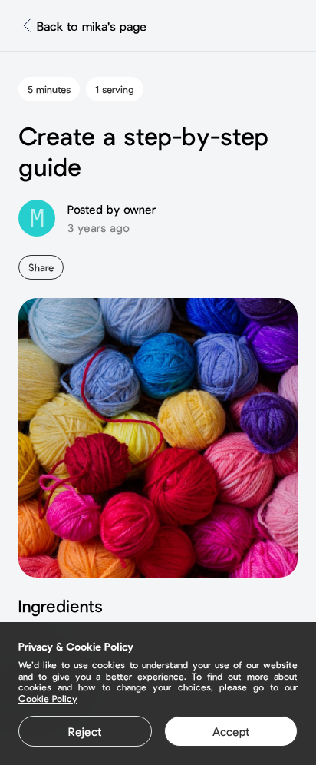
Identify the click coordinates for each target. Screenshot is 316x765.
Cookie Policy (47, 698)
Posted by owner (111, 209)
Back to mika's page (91, 25)
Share (41, 267)
